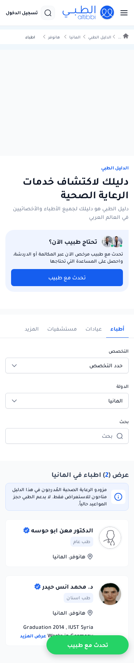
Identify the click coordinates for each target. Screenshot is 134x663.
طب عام (81, 541)
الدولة (122, 386)
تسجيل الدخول (22, 12)
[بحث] (48, 13)
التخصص (119, 351)
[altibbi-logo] (88, 13)
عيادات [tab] (93, 329)
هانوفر (54, 37)
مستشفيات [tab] (62, 329)
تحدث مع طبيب (67, 277)
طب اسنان (78, 597)
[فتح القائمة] (121, 13)
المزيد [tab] (32, 329)
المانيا (74, 37)
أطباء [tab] (117, 329)
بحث (124, 421)
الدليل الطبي (99, 37)
